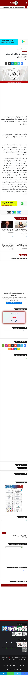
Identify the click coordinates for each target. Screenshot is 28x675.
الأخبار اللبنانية (24, 51)
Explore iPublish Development (14, 302)
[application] (14, 585)
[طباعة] (8, 212)
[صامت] (6, 585)
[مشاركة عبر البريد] (10, 212)
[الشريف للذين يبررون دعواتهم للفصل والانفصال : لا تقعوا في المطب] (21, 239)
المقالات (18, 661)
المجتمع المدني (13, 659)
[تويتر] (18, 212)
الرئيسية (23, 659)
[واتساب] (15, 212)
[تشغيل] (25, 585)
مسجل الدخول (19, 258)
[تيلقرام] (13, 212)
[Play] (16, 321)
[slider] (4, 585)
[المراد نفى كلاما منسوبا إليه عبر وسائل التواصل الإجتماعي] (7, 224)
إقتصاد (8, 659)
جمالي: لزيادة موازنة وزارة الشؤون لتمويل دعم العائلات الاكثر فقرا (21, 230)
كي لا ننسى (14, 661)
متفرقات (9, 661)
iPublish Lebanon (5, 657)
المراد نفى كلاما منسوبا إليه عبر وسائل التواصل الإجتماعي (7, 230)
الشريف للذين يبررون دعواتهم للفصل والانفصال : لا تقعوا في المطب (21, 245)
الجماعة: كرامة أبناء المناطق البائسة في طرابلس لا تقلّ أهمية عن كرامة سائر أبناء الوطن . (7, 246)
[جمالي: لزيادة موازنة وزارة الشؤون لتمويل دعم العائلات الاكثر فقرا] (21, 224)
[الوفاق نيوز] (14, 3)
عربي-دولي (5, 659)
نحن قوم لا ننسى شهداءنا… (19, 536)
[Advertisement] (14, 24)
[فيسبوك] (20, 212)
